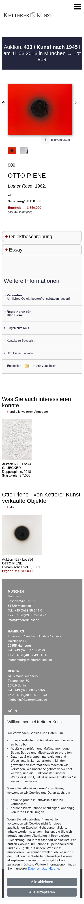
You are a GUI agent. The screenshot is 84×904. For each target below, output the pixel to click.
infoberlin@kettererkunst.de (27, 699)
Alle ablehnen (42, 882)
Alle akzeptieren (42, 892)
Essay (15, 250)
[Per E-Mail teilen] (26, 365)
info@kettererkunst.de (23, 620)
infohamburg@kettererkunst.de (30, 660)
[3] (75, 102)
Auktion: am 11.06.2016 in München (41, 50)
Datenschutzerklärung (43, 868)
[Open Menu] (77, 6)
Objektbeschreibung (30, 236)
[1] (3, 102)
